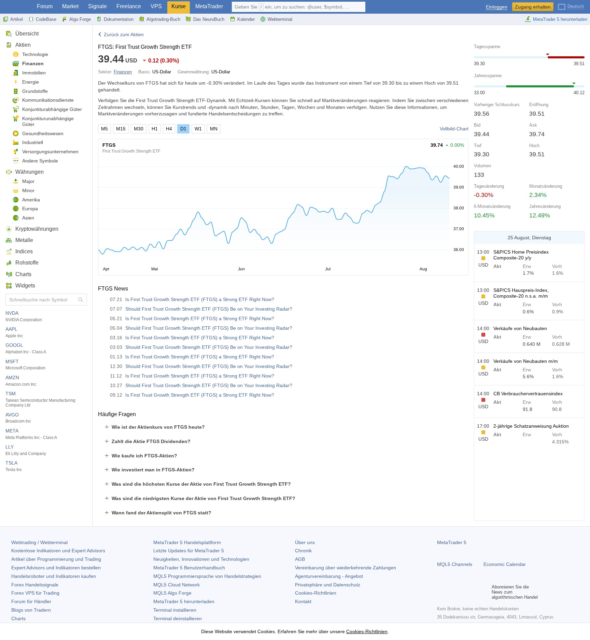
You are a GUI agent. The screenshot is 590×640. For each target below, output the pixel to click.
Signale (97, 6)
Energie (30, 82)
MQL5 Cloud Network (176, 584)
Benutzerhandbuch (189, 567)
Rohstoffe (27, 263)
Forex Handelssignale (34, 584)
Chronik (303, 550)
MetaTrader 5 (451, 542)
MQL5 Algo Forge (172, 593)
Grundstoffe (35, 91)
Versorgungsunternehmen (50, 151)
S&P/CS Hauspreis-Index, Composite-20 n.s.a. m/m (521, 293)
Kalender (246, 19)
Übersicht (27, 34)
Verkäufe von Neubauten (520, 328)
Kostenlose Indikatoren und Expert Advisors (58, 550)
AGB (300, 559)
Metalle (24, 240)
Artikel (16, 19)
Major (28, 181)
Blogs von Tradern (31, 610)
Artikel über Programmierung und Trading (56, 559)
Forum (45, 6)
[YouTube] (474, 592)
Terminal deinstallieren (177, 618)
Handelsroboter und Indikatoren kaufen (53, 576)
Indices (24, 251)
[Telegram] (452, 592)
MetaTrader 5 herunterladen (560, 19)
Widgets (25, 285)
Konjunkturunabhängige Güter (48, 121)
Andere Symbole (40, 160)
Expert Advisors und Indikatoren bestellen (56, 567)
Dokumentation (119, 19)
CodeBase (46, 19)
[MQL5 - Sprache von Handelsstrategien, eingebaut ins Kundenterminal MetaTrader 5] (16, 7)
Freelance (128, 6)
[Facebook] (441, 592)
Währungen (29, 172)
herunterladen (183, 601)
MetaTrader (209, 6)
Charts (23, 274)
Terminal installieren (174, 610)
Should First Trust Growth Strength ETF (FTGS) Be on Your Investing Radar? (208, 309)
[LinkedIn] (485, 592)
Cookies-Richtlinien (315, 593)
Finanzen (33, 63)
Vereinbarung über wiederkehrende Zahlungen (345, 567)
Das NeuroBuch (208, 19)
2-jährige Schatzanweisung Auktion (531, 426)
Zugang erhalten (533, 7)
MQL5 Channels (454, 564)
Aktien (23, 45)
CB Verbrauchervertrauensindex (528, 393)
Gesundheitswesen (43, 133)
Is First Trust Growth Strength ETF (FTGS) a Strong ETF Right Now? (199, 299)
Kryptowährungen (36, 229)
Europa (30, 208)
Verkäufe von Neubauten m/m (525, 361)
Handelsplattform (187, 542)
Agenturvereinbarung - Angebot (329, 576)
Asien (28, 218)
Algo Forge (80, 19)
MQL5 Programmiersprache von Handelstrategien (207, 576)
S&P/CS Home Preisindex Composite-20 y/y (521, 254)
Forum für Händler (31, 601)
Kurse (178, 6)
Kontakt (303, 601)
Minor (28, 190)
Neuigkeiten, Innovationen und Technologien (201, 559)
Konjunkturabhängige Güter (52, 109)
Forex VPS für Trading (35, 593)
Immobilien (34, 72)
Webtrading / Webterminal (39, 542)
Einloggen (496, 7)
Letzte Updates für (188, 550)
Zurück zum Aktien (124, 34)
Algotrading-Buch (163, 19)
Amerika (31, 199)
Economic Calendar (504, 564)
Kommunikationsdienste (48, 100)
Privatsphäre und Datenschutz (327, 584)
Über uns (305, 542)
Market (70, 6)
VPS (156, 6)
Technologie (35, 54)
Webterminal (280, 19)
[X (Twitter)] (463, 592)
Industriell (32, 142)
